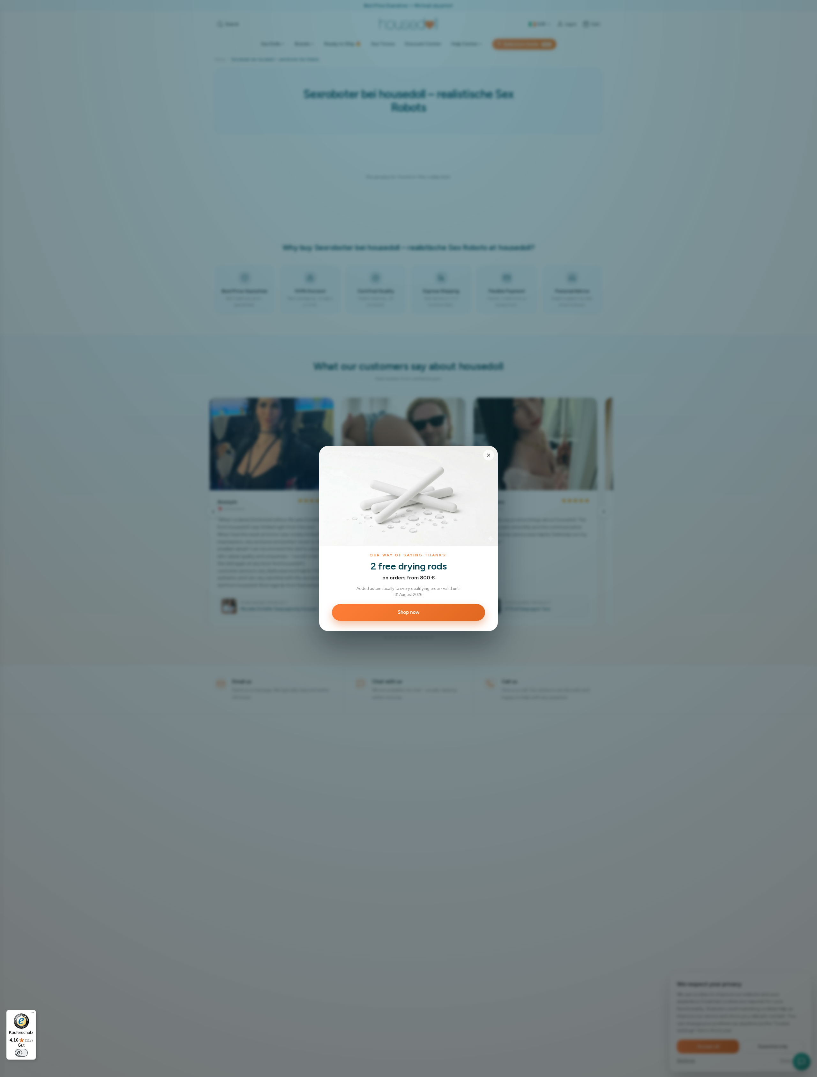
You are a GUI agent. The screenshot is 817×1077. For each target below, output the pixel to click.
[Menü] (32, 1014)
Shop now (408, 612)
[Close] (488, 455)
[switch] (21, 1053)
